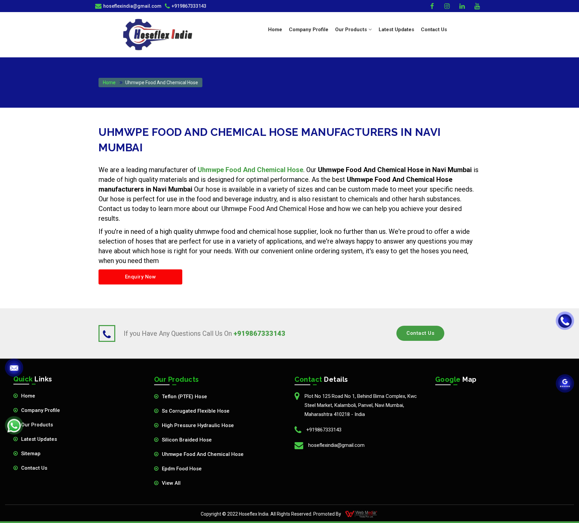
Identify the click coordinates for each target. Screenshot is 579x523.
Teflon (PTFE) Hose (184, 397)
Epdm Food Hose (182, 469)
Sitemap (31, 454)
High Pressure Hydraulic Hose (198, 425)
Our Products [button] (351, 30)
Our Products (37, 425)
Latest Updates (396, 30)
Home (275, 30)
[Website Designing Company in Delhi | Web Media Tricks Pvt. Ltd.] (361, 514)
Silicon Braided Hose (187, 440)
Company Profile (308, 30)
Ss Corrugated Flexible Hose (196, 411)
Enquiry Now (140, 277)
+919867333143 (189, 6)
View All (171, 483)
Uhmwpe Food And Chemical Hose (203, 454)
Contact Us (434, 30)
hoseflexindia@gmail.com (336, 445)
